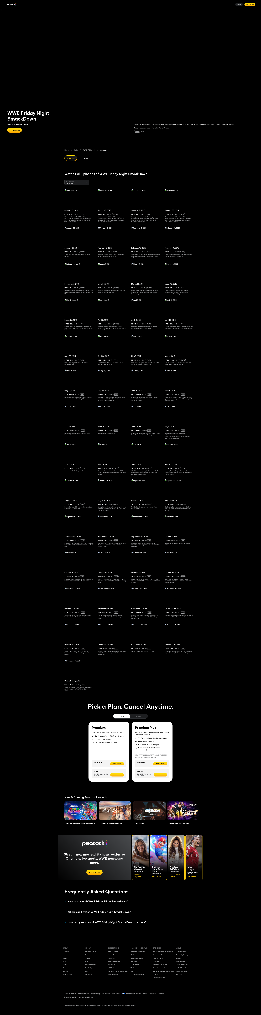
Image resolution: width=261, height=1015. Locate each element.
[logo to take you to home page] (11, 4)
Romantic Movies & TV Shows (118, 971)
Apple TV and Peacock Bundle (185, 968)
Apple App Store (181, 961)
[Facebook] (178, 992)
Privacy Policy (83, 993)
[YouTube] (189, 992)
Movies (65, 955)
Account (178, 958)
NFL (86, 961)
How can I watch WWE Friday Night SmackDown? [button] (98, 901)
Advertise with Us (70, 997)
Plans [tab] (122, 716)
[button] (80, 810)
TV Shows (66, 951)
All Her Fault (134, 964)
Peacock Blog (67, 974)
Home (66, 150)
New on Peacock (113, 955)
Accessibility (95, 993)
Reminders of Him (159, 955)
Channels (66, 968)
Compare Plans (181, 951)
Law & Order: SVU (159, 977)
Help (145, 993)
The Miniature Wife (136, 958)
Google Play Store (182, 964)
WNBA (87, 958)
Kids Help (152, 993)
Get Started (250, 4)
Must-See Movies (114, 961)
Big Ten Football (90, 964)
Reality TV (111, 958)
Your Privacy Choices (133, 993)
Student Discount (181, 971)
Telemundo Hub (113, 974)
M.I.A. (132, 955)
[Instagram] (194, 992)
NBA (86, 955)
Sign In (239, 4)
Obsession (156, 961)
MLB (86, 971)
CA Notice (106, 993)
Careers (161, 993)
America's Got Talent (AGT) (162, 964)
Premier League (90, 951)
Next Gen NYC (158, 958)
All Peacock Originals (137, 974)
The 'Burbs (133, 968)
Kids (64, 961)
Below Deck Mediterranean (162, 968)
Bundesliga (89, 968)
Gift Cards (179, 974)
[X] (178, 998)
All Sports (88, 974)
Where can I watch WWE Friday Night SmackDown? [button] (99, 911)
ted (131, 971)
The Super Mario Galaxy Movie (163, 951)
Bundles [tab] (138, 716)
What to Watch (113, 951)
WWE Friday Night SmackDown (95, 150)
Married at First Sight (137, 951)
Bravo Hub (111, 964)
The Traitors (134, 961)
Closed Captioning (182, 955)
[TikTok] (183, 992)
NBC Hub (111, 968)
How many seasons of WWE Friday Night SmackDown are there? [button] (107, 922)
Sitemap (65, 971)
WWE (9, 124)
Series (76, 150)
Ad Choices (116, 993)
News (65, 958)
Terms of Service (70, 993)
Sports (65, 964)
